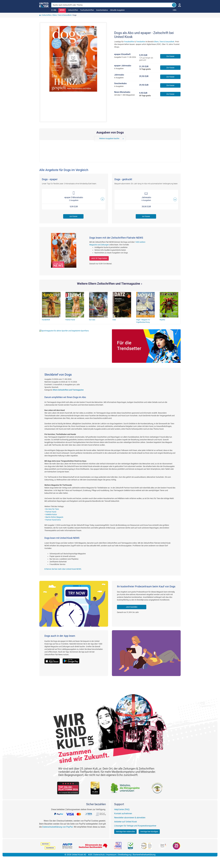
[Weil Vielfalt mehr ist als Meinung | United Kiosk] (44, 4)
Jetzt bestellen (131, 607)
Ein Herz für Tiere (52, 509)
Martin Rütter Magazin (54, 517)
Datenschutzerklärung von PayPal (57, 827)
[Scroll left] (96, 138)
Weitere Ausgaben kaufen (109, 138)
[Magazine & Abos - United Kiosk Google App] (72, 659)
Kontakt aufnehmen (123, 813)
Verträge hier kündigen (149, 831)
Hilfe (174, 10)
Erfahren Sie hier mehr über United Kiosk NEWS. (63, 569)
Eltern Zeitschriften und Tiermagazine (68, 390)
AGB (90, 854)
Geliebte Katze (51, 514)
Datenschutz (99, 854)
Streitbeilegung (124, 854)
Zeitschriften (73, 10)
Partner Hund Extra (53, 520)
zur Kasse (73, 216)
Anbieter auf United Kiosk (125, 821)
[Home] (40, 15)
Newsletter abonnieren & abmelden (129, 817)
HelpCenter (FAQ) (122, 809)
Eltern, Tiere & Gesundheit (62, 15)
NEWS (62, 10)
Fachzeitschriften (87, 10)
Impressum (111, 854)
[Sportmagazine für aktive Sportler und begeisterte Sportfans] (73, 330)
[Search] (174, 5)
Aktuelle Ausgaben (117, 10)
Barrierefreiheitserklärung (144, 854)
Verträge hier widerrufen (125, 831)
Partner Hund (50, 512)
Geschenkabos (102, 10)
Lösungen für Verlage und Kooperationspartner (135, 826)
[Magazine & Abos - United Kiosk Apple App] (53, 659)
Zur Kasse (170, 56)
